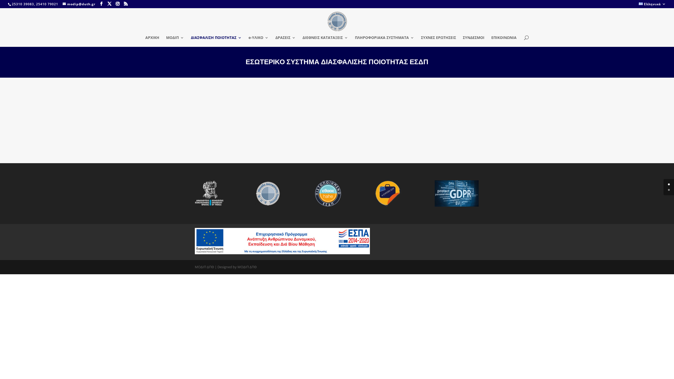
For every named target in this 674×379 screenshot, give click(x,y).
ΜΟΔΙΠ (172, 38)
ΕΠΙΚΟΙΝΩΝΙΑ (504, 38)
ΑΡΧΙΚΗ (152, 38)
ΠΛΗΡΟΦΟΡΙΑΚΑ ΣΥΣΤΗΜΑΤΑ (382, 38)
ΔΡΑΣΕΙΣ (282, 38)
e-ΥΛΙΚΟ (256, 38)
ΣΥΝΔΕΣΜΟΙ (473, 38)
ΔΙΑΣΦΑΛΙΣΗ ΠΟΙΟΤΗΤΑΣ (213, 38)
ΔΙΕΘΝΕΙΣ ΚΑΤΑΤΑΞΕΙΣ (323, 38)
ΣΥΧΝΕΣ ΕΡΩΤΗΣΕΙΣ (438, 38)
